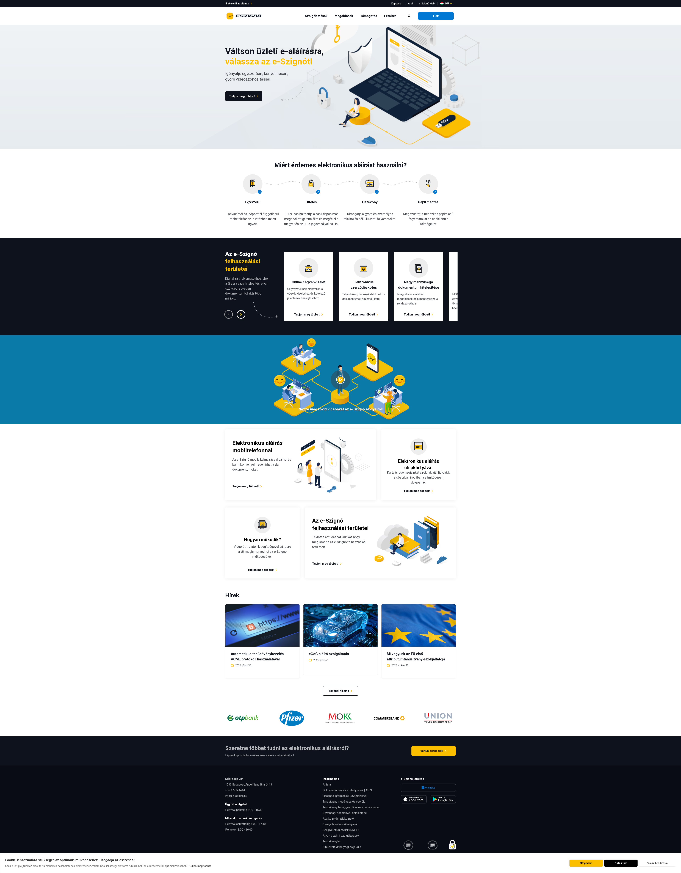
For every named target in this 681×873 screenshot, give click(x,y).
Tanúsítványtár (331, 841)
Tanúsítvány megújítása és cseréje (344, 801)
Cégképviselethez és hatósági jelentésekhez (303, 256)
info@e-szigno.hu (236, 796)
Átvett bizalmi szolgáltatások (341, 835)
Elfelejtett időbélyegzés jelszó (342, 847)
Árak (410, 3)
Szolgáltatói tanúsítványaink (340, 824)
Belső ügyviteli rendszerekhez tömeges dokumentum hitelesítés (415, 256)
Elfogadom (586, 863)
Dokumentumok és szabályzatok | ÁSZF (348, 790)
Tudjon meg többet (200, 865)
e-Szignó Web (427, 3)
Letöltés (391, 16)
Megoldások (345, 16)
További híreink (338, 691)
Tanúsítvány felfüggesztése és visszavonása (351, 807)
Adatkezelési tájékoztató (338, 818)
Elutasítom (620, 863)
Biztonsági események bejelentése (345, 813)
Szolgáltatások (317, 16)
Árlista (327, 784)
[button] (228, 314)
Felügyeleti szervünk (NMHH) (341, 830)
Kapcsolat (396, 3)
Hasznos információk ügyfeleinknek (345, 796)
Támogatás (369, 16)
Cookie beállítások (657, 863)
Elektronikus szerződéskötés (357, 254)
